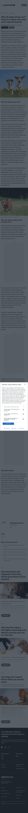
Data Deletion (6, 428)
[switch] (23, 409)
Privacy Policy (21, 428)
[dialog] (14, 406)
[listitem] (14, 406)
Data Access (14, 428)
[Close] (25, 385)
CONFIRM (8, 423)
